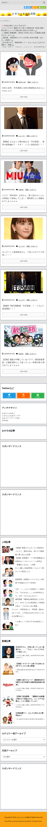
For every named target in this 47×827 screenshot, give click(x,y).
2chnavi (5, 420)
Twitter (21, 189)
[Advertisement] (22, 467)
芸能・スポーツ (32, 82)
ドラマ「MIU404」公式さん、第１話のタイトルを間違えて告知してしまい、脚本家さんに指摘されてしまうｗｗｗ (23, 198)
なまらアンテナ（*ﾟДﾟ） (11, 418)
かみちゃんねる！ (8, 413)
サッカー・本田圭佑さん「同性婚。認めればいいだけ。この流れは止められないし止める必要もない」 (28, 612)
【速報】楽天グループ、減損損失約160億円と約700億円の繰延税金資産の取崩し (30, 682)
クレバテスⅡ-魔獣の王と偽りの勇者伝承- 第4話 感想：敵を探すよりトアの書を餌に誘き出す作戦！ (23, 29)
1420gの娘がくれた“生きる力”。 (15, 25)
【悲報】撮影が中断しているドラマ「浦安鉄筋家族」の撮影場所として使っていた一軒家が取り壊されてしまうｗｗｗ (23, 362)
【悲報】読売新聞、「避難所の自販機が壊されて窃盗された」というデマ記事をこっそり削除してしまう (30, 698)
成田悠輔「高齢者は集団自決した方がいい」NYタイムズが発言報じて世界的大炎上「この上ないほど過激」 (29, 602)
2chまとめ (22, 82)
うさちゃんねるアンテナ (11, 415)
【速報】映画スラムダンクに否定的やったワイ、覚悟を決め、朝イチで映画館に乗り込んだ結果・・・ (29, 551)
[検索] (44, 2)
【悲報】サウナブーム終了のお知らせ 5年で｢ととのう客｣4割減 (31, 664)
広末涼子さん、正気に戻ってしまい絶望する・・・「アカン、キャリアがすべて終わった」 (30, 649)
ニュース (21, 136)
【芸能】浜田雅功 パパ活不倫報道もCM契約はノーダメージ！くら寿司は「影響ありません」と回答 (30, 561)
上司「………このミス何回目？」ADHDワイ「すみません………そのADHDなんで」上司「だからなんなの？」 (29, 592)
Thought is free (36, 821)
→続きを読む (23, 97)
